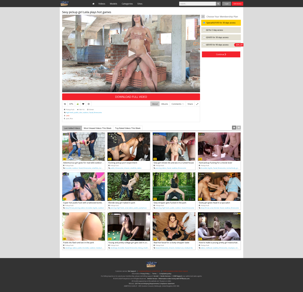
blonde (216, 208)
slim (80, 112)
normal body (103, 168)
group (238, 168)
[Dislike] (65, 103)
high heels (70, 112)
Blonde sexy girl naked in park (121, 202)
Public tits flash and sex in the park (78, 242)
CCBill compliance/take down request (175, 271)
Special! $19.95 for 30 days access (221, 22)
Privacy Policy (144, 274)
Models (113, 3)
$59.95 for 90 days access (223, 44)
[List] (239, 128)
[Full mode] (197, 103)
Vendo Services (165, 276)
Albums (164, 104)
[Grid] (234, 128)
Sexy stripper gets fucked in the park (170, 202)
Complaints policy (165, 274)
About (155, 104)
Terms (154, 274)
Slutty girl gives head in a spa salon (214, 202)
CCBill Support (177, 276)
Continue (220, 54)
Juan (67, 118)
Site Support (132, 271)
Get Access (237, 4)
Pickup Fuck (70, 3)
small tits (95, 168)
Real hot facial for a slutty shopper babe (171, 242)
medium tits (189, 248)
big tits (210, 168)
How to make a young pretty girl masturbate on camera (223, 242)
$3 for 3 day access (214, 30)
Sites (139, 3)
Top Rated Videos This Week (127, 128)
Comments (178, 104)
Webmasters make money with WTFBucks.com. (174, 279)
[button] (131, 53)
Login (227, 4)
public (76, 112)
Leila (67, 115)
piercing (158, 168)
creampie (231, 248)
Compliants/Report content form (149, 271)
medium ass (100, 248)
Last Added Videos (72, 128)
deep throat (69, 208)
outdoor (86, 112)
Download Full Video (131, 97)
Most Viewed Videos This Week (97, 128)
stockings (68, 248)
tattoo (139, 168)
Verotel (156, 276)
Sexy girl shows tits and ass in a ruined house (174, 162)
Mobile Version (152, 279)
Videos (101, 3)
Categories (127, 3)
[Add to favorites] (83, 103)
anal (126, 208)
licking (140, 248)
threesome (98, 112)
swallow (174, 168)
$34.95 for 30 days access (217, 37)
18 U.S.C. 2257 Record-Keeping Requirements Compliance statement (151, 284)
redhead (209, 248)
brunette (68, 168)
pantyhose (143, 208)
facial (91, 112)
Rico (71, 118)
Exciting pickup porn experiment (122, 162)
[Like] (77, 103)
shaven (126, 168)
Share (190, 104)
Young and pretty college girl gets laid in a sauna (130, 242)
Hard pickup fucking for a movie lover (215, 162)
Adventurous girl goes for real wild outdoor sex (84, 162)
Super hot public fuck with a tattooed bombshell (84, 202)
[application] (131, 53)
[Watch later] (88, 103)
